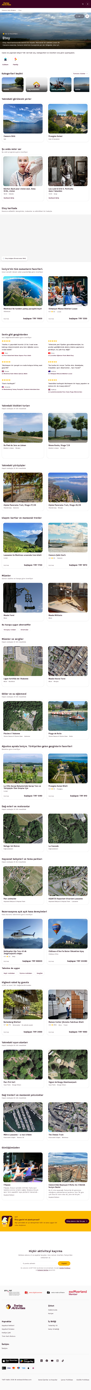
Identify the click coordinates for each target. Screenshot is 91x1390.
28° (79, 16)
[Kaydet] (87, 16)
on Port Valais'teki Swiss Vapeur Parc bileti (16, 355)
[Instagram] (57, 1361)
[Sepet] (83, 4)
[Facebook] (47, 1361)
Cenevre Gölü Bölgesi (9, 10)
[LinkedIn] (41, 1361)
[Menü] (88, 4)
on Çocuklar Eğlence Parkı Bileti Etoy (61, 355)
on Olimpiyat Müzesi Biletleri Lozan (60, 373)
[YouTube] (52, 1361)
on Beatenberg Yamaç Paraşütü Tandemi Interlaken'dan (21, 389)
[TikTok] (63, 1361)
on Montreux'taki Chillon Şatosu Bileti (14, 373)
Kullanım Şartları (43, 1270)
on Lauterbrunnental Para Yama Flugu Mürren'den (65, 392)
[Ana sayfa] (6, 4)
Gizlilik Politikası (64, 1268)
